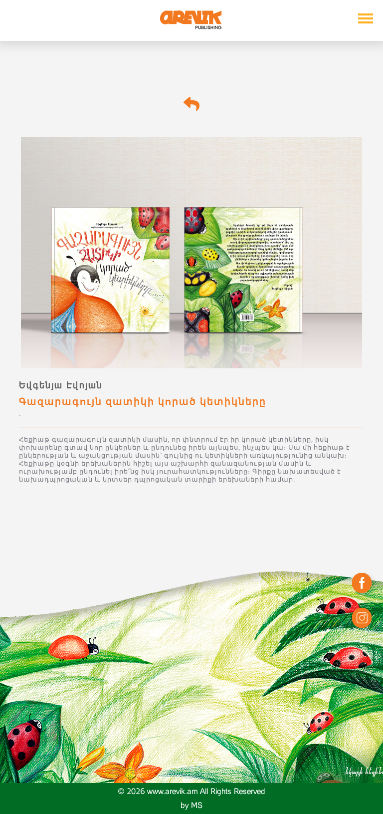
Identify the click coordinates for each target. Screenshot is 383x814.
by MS (191, 805)
